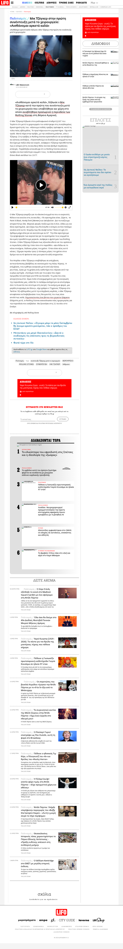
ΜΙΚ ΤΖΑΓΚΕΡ (55, 364)
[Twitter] (69, 73)
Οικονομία (39, 7)
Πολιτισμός (50, 7)
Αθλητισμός (83, 7)
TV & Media (60, 7)
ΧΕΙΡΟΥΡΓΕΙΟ (68, 361)
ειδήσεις (16, 352)
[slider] (30, 207)
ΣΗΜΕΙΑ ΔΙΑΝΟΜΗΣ (100, 929)
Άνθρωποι (66, 364)
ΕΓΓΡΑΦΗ (62, 419)
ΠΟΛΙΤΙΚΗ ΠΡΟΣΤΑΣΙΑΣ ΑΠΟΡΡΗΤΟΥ (50, 423)
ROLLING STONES (26, 364)
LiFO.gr (29, 349)
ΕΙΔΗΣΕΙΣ (19, 11)
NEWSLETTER (52, 926)
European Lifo (105, 7)
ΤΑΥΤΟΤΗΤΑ (25, 926)
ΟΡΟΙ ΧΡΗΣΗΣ (31, 423)
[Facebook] (66, 73)
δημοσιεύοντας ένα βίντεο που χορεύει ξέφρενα (47, 297)
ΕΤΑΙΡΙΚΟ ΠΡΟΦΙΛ (82, 926)
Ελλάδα (15, 7)
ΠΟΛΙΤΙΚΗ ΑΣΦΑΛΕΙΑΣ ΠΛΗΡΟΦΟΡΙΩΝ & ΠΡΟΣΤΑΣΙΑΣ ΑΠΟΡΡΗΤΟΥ (40, 929)
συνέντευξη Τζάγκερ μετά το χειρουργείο (45, 361)
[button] (20, 395)
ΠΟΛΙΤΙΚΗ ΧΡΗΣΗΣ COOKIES (78, 929)
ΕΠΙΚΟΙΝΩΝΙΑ (38, 926)
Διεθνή (22, 7)
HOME (12, 11)
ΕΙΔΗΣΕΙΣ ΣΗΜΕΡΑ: (21, 319)
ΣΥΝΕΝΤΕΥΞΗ (41, 364)
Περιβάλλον (94, 7)
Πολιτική (30, 7)
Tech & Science (71, 7)
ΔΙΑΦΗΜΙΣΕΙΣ (67, 926)
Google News (41, 349)
